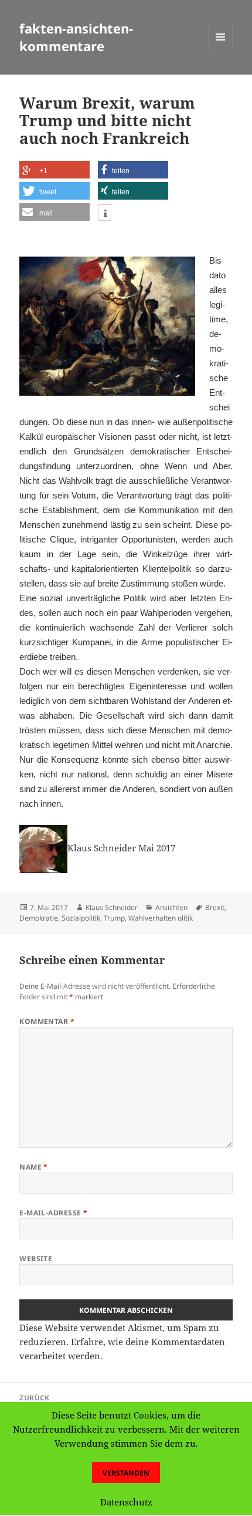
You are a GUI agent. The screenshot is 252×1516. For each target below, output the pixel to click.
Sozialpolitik (81, 918)
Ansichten (171, 907)
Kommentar (46, 1021)
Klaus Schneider (112, 907)
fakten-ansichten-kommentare (76, 37)
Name (33, 1167)
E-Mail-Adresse (53, 1213)
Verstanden (126, 1473)
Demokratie (38, 918)
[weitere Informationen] (104, 214)
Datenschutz (126, 1502)
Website (35, 1259)
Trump (114, 918)
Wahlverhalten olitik (160, 918)
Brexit (214, 907)
